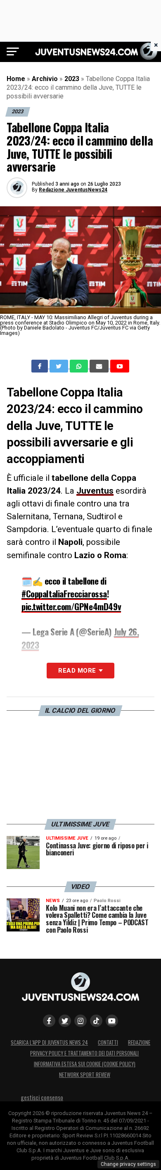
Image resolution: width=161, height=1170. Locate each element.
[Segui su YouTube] (112, 1021)
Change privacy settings (128, 1164)
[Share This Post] (80, 366)
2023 (71, 79)
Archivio (45, 79)
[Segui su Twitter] (65, 1021)
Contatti (108, 1042)
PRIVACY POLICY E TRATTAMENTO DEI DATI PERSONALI (84, 1053)
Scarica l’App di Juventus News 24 (49, 1042)
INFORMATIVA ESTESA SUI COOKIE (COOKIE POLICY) (84, 1064)
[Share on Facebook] (40, 366)
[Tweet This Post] (60, 366)
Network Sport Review (84, 1075)
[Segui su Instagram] (80, 1021)
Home (16, 79)
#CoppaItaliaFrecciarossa (64, 593)
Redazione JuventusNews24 (73, 190)
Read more (77, 670)
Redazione (139, 1042)
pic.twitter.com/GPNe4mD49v (71, 606)
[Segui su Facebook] (49, 1021)
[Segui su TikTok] (96, 1021)
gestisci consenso (42, 1097)
